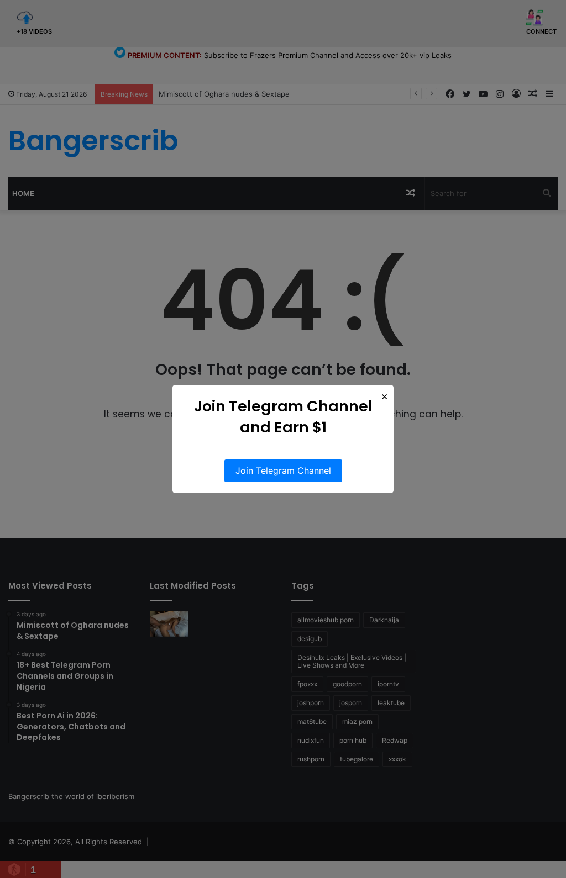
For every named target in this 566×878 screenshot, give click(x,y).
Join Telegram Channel (283, 470)
